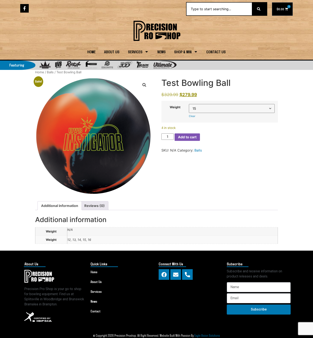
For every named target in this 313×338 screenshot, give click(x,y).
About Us (111, 51)
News (161, 51)
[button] (144, 85)
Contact (95, 311)
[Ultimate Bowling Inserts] (165, 64)
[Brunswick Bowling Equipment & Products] (45, 64)
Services (135, 51)
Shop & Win (183, 51)
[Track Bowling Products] (143, 64)
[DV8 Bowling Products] (58, 64)
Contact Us (216, 51)
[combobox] (219, 9)
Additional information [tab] (59, 206)
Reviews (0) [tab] (94, 206)
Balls (50, 72)
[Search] (259, 9)
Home (91, 51)
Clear (192, 116)
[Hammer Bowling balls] (91, 64)
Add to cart (187, 137)
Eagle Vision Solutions (207, 335)
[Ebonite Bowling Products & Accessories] (107, 64)
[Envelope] (175, 274)
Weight (175, 107)
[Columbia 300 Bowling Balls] (124, 64)
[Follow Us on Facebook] (24, 8)
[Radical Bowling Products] (73, 64)
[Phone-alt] (187, 274)
